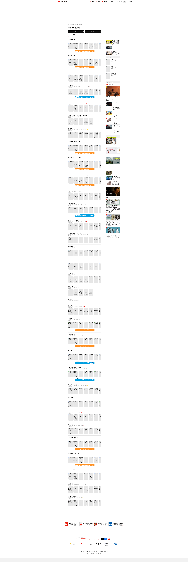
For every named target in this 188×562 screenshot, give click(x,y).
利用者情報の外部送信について (104, 551)
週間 (110, 84)
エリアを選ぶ (93, 31)
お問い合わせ (97, 551)
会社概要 (80, 551)
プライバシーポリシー (85, 551)
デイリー (107, 84)
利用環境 (93, 551)
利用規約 (90, 551)
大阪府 (76, 31)
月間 (112, 84)
